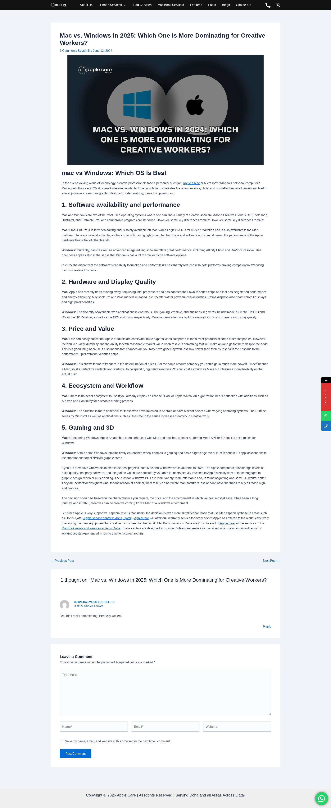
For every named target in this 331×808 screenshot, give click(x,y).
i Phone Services (110, 5)
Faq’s (212, 5)
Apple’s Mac (191, 183)
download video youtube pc (94, 602)
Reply (267, 626)
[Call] (267, 5)
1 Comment (67, 50)
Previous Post (62, 560)
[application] (124, 5)
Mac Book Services (171, 5)
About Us (86, 5)
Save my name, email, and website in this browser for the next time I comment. (117, 741)
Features (196, 5)
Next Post (271, 560)
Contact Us (243, 5)
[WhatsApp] (277, 5)
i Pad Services (142, 5)
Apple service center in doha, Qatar (107, 518)
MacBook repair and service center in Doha (91, 528)
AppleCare (141, 518)
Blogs (226, 5)
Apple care (227, 523)
